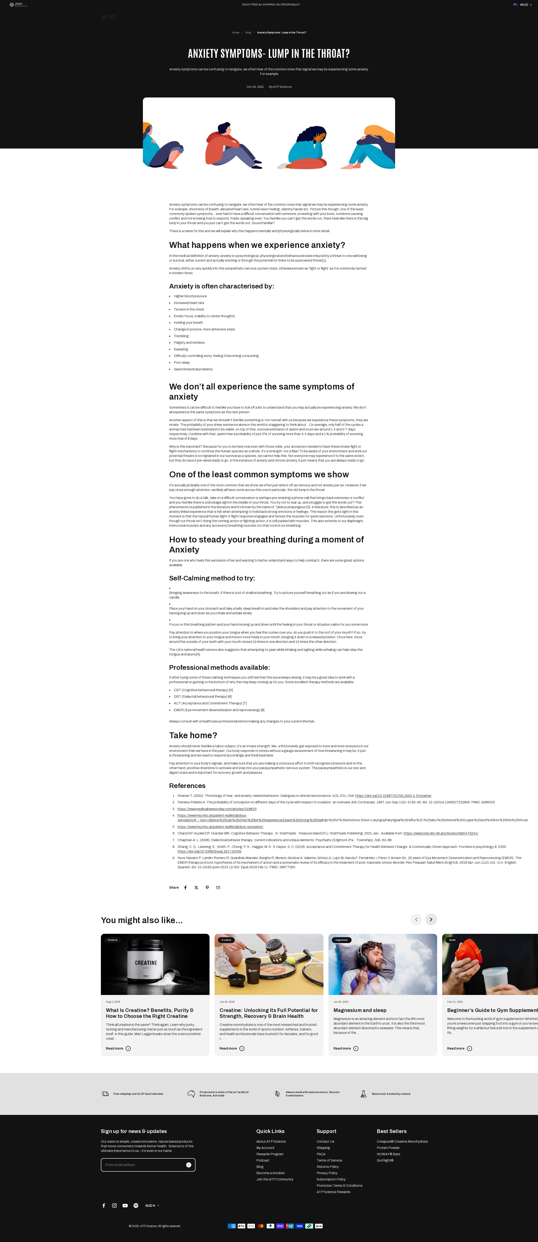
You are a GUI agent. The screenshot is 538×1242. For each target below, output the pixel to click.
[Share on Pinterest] (207, 887)
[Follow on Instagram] (114, 1205)
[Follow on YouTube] (125, 1205)
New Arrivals (214, 19)
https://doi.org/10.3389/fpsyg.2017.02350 (209, 851)
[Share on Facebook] (185, 887)
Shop (236, 19)
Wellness (309, 19)
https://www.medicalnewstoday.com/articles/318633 (217, 809)
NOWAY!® (257, 19)
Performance (283, 19)
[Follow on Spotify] (136, 1205)
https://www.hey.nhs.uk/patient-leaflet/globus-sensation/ (220, 827)
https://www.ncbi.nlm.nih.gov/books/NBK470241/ (441, 833)
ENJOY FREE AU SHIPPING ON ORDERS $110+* (271, 4)
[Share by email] (218, 887)
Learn (329, 19)
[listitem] (18, 4)
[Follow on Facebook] (104, 1205)
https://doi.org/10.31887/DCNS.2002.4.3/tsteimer (393, 795)
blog (248, 32)
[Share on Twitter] (196, 887)
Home (235, 32)
